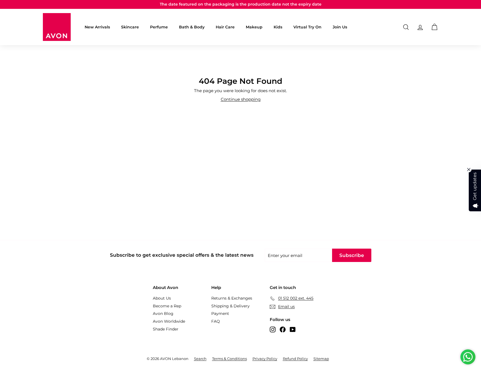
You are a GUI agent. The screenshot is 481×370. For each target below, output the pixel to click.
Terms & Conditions (229, 358)
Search (200, 358)
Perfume (159, 27)
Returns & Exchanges (231, 298)
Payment (220, 313)
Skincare (130, 27)
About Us (162, 298)
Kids (278, 27)
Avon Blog (163, 313)
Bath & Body (192, 27)
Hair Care (225, 27)
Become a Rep (167, 305)
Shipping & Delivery (230, 305)
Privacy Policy (264, 358)
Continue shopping (241, 99)
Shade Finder (165, 329)
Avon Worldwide (169, 321)
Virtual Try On (307, 27)
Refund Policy (295, 358)
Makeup (254, 27)
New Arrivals (97, 27)
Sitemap (321, 358)
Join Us (340, 27)
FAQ (215, 321)
